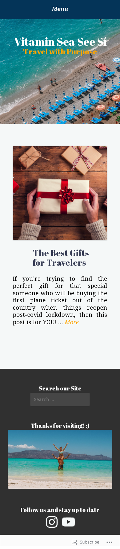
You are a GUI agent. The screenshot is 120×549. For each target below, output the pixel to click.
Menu (60, 9)
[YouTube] (68, 522)
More (72, 322)
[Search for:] (60, 399)
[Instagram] (52, 522)
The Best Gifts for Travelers (61, 257)
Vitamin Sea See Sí (60, 41)
